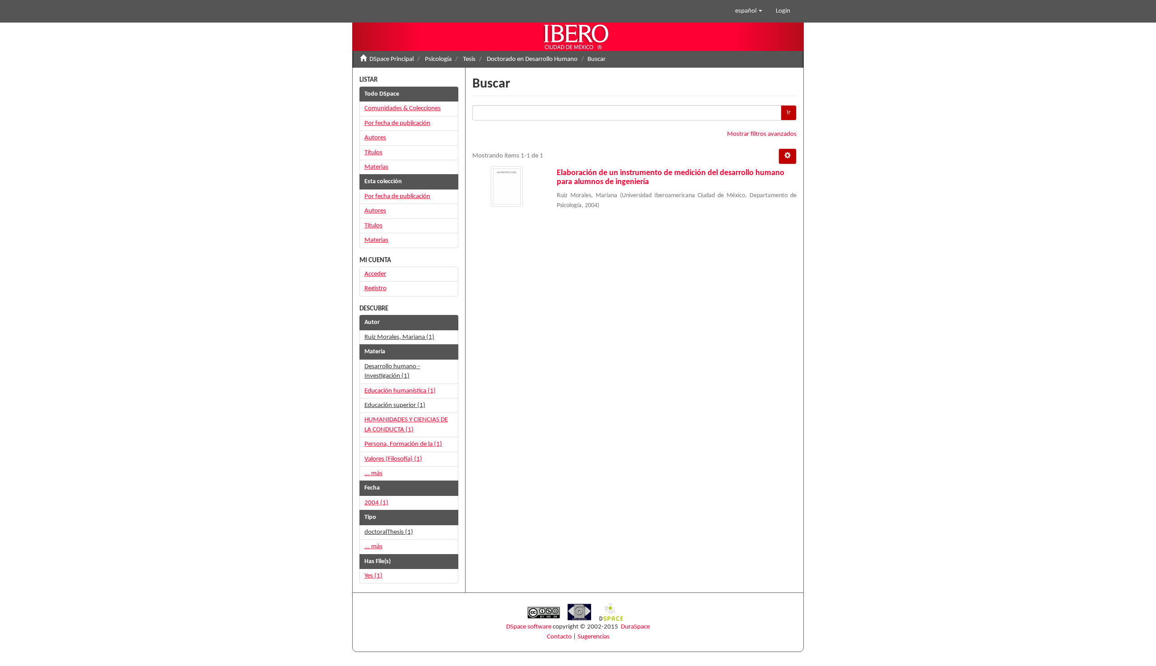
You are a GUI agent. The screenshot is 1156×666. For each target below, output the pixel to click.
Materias (376, 167)
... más (373, 473)
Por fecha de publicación (397, 123)
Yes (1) (373, 576)
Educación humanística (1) (400, 391)
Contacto (559, 637)
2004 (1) (376, 503)
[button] (748, 11)
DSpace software (528, 627)
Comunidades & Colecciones (402, 108)
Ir (789, 112)
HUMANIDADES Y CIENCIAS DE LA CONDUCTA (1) (406, 424)
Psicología (438, 59)
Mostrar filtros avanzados (762, 134)
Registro (375, 288)
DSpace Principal (391, 59)
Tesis (469, 59)
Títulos (373, 152)
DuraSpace (635, 627)
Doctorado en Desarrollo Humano (532, 59)
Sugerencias (594, 637)
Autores (375, 137)
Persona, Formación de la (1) (403, 444)
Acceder (375, 274)
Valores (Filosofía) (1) (393, 459)
